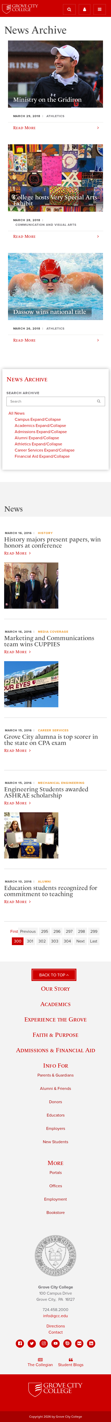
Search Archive (22, 393)
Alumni (44, 881)
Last (93, 941)
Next (80, 941)
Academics (55, 1003)
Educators (56, 1115)
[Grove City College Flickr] (79, 1343)
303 (54, 941)
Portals (56, 1172)
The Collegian (40, 1364)
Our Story (55, 988)
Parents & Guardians (55, 1075)
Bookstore (55, 1212)
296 (56, 931)
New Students (55, 1141)
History (45, 533)
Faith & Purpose (55, 1034)
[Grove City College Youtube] (55, 1343)
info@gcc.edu (55, 1315)
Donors (55, 1101)
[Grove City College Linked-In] (91, 1343)
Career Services (53, 730)
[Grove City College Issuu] (67, 1343)
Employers (55, 1128)
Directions (55, 1326)
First (14, 931)
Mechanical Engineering (61, 783)
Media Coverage (53, 631)
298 (81, 931)
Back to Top (52, 975)
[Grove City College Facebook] (20, 1343)
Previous (28, 931)
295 (44, 931)
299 (93, 931)
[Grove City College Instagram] (43, 1343)
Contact (56, 1332)
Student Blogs (70, 1364)
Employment (55, 1199)
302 (42, 941)
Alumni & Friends (55, 1088)
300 (17, 941)
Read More (15, 553)
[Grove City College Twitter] (32, 1343)
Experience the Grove (55, 1019)
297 (69, 931)
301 (30, 941)
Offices (55, 1186)
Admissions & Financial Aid (55, 1050)
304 (67, 941)
